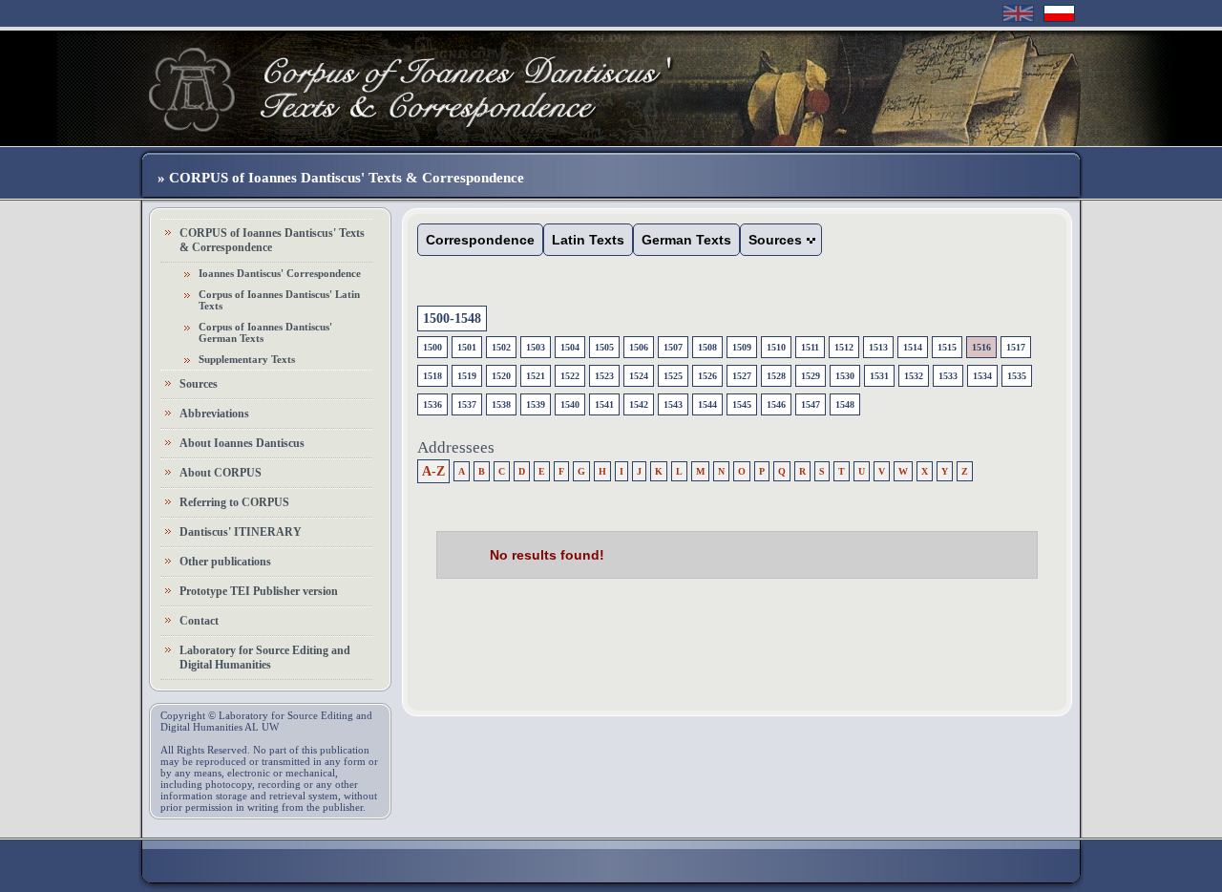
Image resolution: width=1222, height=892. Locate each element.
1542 (638, 404)
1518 (432, 376)
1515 (947, 347)
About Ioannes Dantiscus (242, 443)
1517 (1015, 347)
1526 (707, 376)
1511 (810, 347)
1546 (776, 404)
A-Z (433, 471)
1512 (843, 347)
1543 (673, 404)
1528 (776, 376)
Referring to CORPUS (234, 502)
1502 (501, 347)
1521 (535, 376)
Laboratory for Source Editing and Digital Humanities (264, 657)
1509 (741, 347)
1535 (1016, 376)
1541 (604, 404)
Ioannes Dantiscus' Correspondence (280, 273)
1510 (776, 347)
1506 (638, 347)
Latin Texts (588, 239)
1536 (432, 404)
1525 (673, 376)
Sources (198, 384)
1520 (501, 376)
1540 (569, 404)
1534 (982, 376)
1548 (844, 404)
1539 (535, 404)
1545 (741, 404)
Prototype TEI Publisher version (258, 591)
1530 (844, 376)
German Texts (686, 239)
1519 (466, 376)
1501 (466, 347)
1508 (707, 347)
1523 (604, 376)
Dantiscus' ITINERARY (240, 532)
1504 (569, 347)
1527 (741, 376)
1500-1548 (452, 318)
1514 (912, 347)
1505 (604, 347)
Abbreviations (214, 413)
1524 (638, 376)
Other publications (225, 561)
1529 (810, 376)
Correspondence (480, 239)
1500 (432, 347)
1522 (569, 376)
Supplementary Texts (247, 359)
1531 (879, 376)
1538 (501, 404)
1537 (466, 404)
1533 (948, 376)
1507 (673, 347)
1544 (707, 404)
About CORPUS (220, 472)
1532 (913, 376)
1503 (535, 347)
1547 (810, 404)
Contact (199, 620)
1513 (878, 347)
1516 (981, 347)
